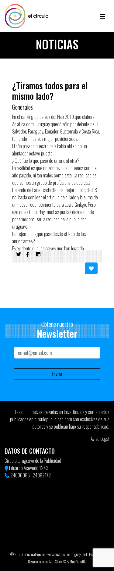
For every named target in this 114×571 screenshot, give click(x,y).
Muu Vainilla (78, 562)
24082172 (42, 475)
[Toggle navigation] (102, 16)
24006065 (20, 475)
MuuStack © (57, 562)
